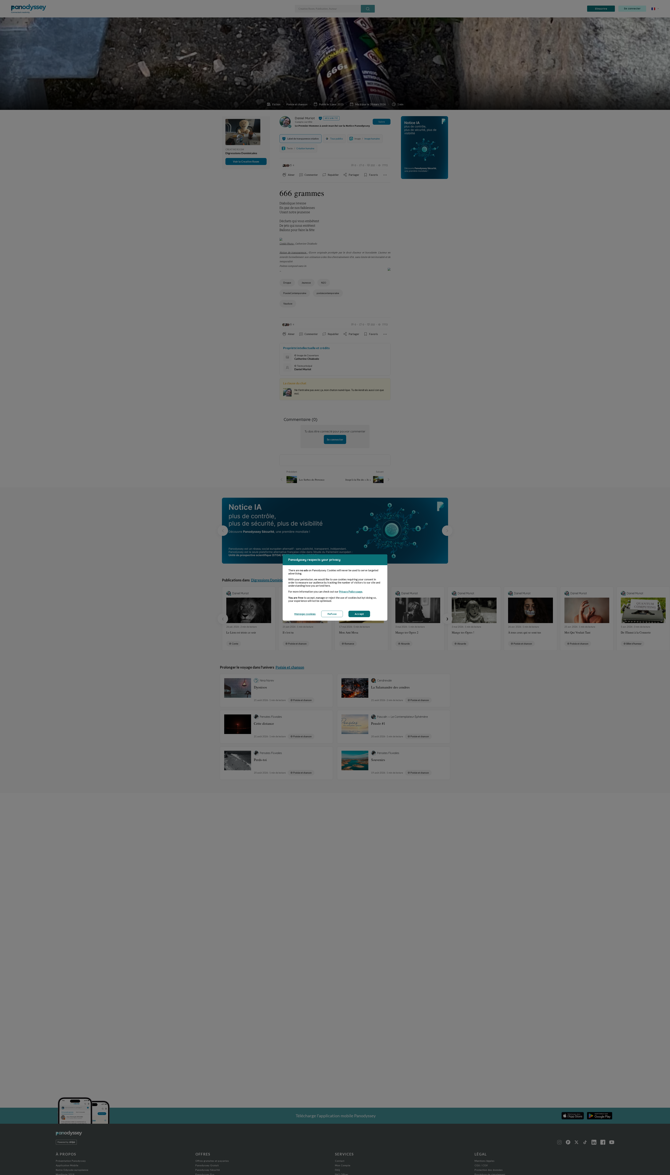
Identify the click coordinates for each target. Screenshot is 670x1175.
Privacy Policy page (350, 591)
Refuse (332, 614)
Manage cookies (305, 614)
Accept (359, 614)
